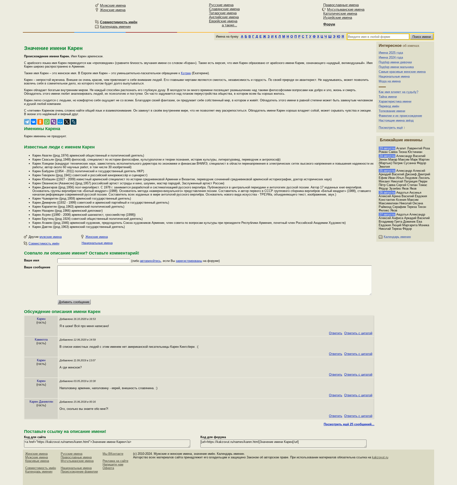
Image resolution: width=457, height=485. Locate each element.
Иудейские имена (337, 17)
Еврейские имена (223, 21)
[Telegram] (27, 122)
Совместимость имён (44, 243)
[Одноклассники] (40, 122)
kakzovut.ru (380, 457)
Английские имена (224, 17)
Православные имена (341, 5)
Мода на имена (390, 81)
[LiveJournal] (73, 122)
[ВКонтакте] (33, 122)
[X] (67, 122)
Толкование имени (392, 111)
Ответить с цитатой (358, 333)
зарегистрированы (189, 261)
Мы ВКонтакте (113, 454)
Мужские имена (113, 5)
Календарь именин (115, 26)
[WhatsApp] (47, 122)
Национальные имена (97, 243)
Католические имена (340, 13)
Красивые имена (37, 461)
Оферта (108, 468)
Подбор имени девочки (395, 62)
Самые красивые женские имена (402, 71)
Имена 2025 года (391, 52)
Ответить (335, 333)
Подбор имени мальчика (396, 67)
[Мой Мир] (60, 122)
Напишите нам (113, 464)
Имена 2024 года (391, 57)
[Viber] (53, 122)
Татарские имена (223, 13)
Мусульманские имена (345, 9)
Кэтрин (186, 73)
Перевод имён (389, 106)
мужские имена (51, 237)
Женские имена (112, 10)
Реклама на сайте (115, 461)
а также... (229, 25)
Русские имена (221, 5)
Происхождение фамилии (79, 471)
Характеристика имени (395, 101)
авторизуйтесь (150, 261)
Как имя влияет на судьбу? (398, 92)
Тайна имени (388, 96)
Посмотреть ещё (391, 127)
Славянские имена (224, 9)
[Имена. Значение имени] (58, 16)
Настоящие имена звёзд (396, 120)
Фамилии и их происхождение (400, 116)
